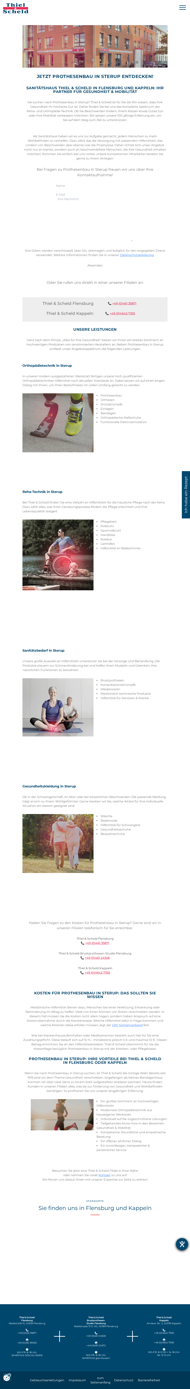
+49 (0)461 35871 (124, 303)
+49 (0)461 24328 (97, 958)
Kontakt (105, 1175)
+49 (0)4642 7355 (122, 313)
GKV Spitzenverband (127, 1025)
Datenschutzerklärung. (137, 255)
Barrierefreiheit (149, 1380)
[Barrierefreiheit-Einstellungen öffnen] (182, 1244)
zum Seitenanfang (100, 1380)
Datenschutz (123, 1380)
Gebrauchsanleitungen (47, 1380)
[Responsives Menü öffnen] (182, 7)
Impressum (77, 1380)
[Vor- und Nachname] (95, 186)
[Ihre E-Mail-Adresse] (95, 194)
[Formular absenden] (95, 265)
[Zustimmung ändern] (7, 1377)
